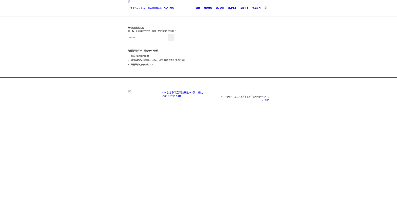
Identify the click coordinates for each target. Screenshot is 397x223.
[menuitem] (198, 8)
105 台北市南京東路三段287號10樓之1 (183, 92)
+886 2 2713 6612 (172, 96)
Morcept (265, 99)
